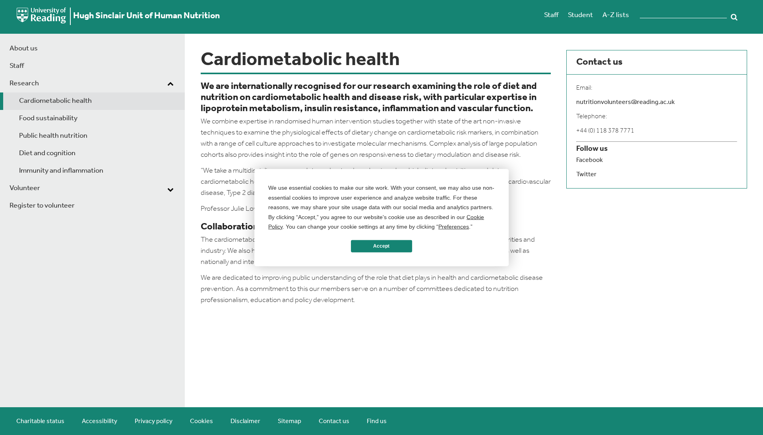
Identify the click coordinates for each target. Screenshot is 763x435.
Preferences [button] (453, 226)
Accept (381, 246)
